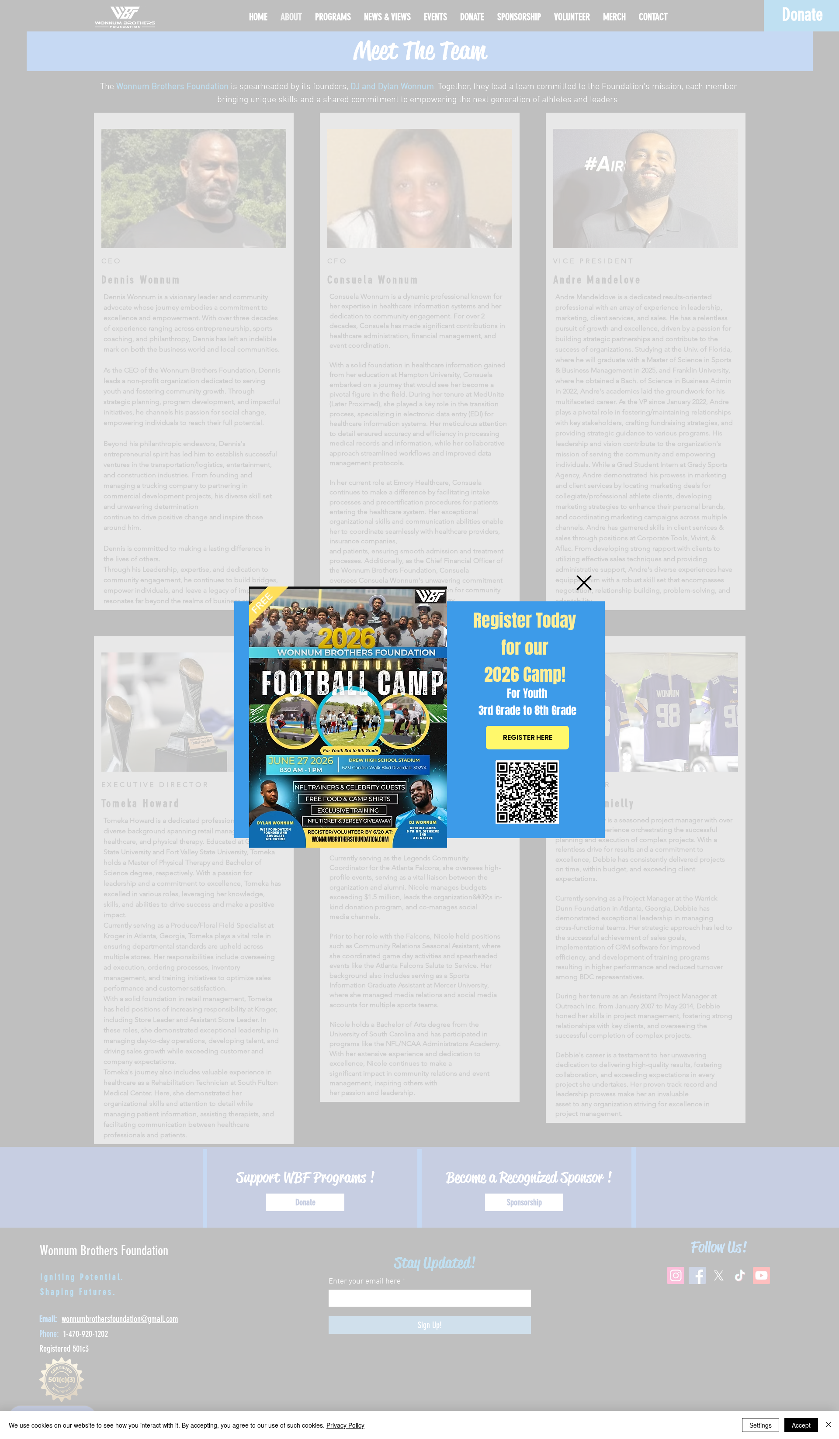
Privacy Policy (345, 1425)
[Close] (828, 1425)
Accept (801, 1425)
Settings (760, 1425)
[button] (584, 582)
